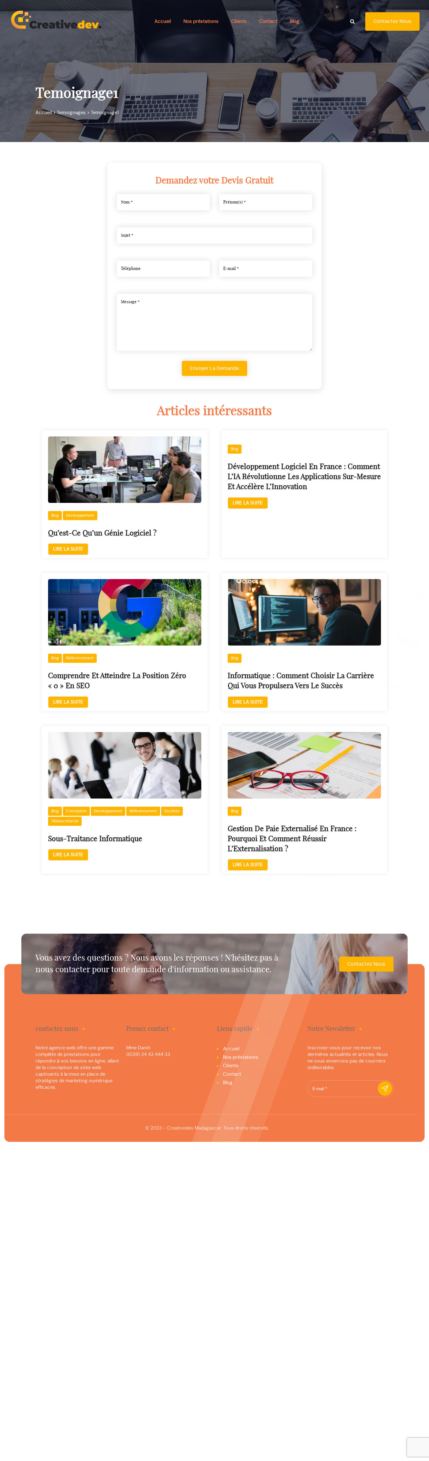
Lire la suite (68, 549)
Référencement (80, 658)
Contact (268, 21)
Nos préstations (201, 21)
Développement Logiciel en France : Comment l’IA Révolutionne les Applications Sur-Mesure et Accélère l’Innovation (304, 477)
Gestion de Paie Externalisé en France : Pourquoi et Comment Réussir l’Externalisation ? (292, 839)
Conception (76, 811)
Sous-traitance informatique (95, 839)
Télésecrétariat (65, 821)
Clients (239, 21)
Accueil (163, 21)
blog (55, 515)
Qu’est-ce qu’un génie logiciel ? (102, 533)
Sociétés (172, 811)
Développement (80, 515)
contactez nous (392, 21)
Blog (294, 21)
